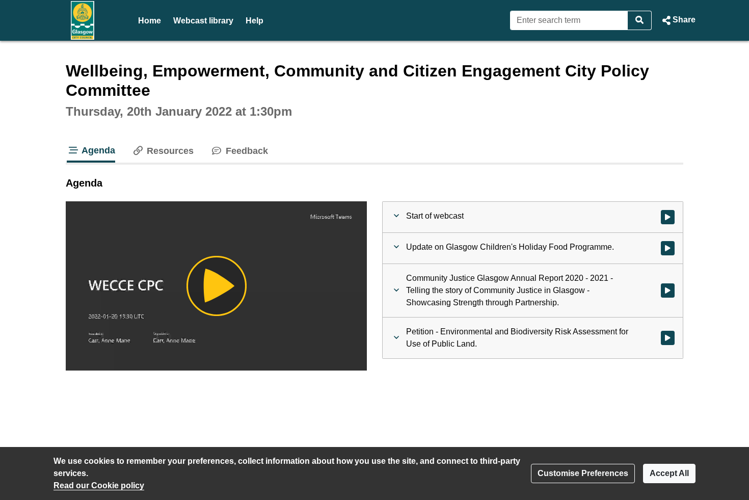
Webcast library (203, 20)
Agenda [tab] (97, 150)
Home (149, 20)
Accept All (669, 473)
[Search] (640, 20)
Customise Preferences (583, 473)
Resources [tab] (169, 151)
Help (254, 20)
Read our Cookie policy (99, 485)
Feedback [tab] (245, 151)
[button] (678, 20)
